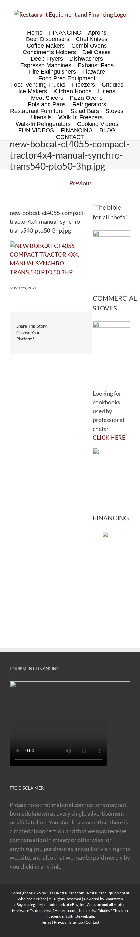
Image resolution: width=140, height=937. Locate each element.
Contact (92, 922)
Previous (80, 183)
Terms (46, 922)
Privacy (60, 922)
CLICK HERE (109, 437)
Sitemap (76, 922)
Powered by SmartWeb (103, 898)
